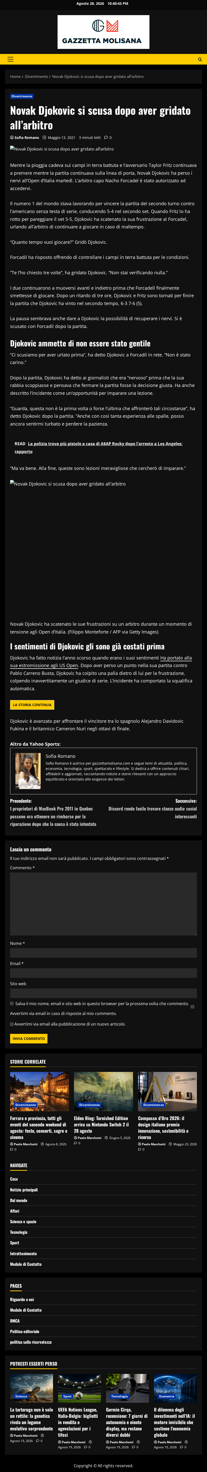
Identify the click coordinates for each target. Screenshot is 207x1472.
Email (17, 963)
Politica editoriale (24, 1331)
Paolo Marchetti (26, 1144)
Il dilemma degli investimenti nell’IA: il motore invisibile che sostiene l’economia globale (174, 1422)
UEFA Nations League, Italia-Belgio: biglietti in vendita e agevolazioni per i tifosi (78, 1422)
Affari (14, 1211)
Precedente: (53, 812)
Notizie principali (24, 1190)
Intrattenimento (23, 1253)
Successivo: (153, 808)
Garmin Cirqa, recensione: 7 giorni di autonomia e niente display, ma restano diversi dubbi (127, 1422)
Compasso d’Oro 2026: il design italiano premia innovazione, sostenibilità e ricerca (163, 1127)
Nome (17, 943)
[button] (10, 59)
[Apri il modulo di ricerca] (200, 59)
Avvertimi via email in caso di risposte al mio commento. (63, 1013)
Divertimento (22, 96)
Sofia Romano (27, 137)
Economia (166, 1396)
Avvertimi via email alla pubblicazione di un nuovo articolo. (70, 1024)
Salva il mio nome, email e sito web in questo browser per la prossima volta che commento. (102, 1003)
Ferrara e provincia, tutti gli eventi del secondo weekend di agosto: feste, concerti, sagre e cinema (38, 1127)
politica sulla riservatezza (30, 1342)
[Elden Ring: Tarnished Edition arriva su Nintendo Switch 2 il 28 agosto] (103, 1091)
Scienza (21, 1396)
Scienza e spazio (23, 1221)
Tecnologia (18, 1232)
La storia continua (32, 704)
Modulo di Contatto (26, 1264)
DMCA (15, 1321)
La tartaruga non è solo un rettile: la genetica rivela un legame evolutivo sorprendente (31, 1419)
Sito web (18, 983)
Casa (14, 1179)
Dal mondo (18, 1200)
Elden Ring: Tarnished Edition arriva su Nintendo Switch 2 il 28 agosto (101, 1124)
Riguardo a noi (22, 1299)
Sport (14, 1243)
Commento (22, 867)
